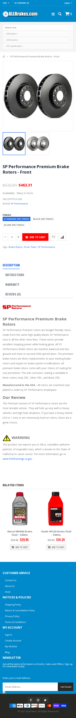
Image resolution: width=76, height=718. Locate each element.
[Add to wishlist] (53, 237)
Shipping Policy (13, 604)
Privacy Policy (12, 616)
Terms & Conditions (15, 622)
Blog (7, 652)
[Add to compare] (62, 237)
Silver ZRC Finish (14, 225)
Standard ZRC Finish (16, 219)
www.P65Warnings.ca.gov (17, 458)
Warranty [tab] (12, 284)
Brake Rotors (16, 247)
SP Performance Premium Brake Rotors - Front (36, 169)
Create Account (13, 640)
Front (27, 247)
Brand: (6, 203)
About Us (10, 586)
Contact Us (10, 580)
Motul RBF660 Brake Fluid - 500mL (19, 533)
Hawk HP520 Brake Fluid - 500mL (56, 533)
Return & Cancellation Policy (20, 610)
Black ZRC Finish (43, 219)
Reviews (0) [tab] (13, 294)
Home (4, 56)
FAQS (8, 591)
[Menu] (53, 14)
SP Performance (19, 203)
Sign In (8, 634)
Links (67, 3)
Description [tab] (11, 265)
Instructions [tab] (14, 275)
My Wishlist (11, 646)
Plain (33, 247)
